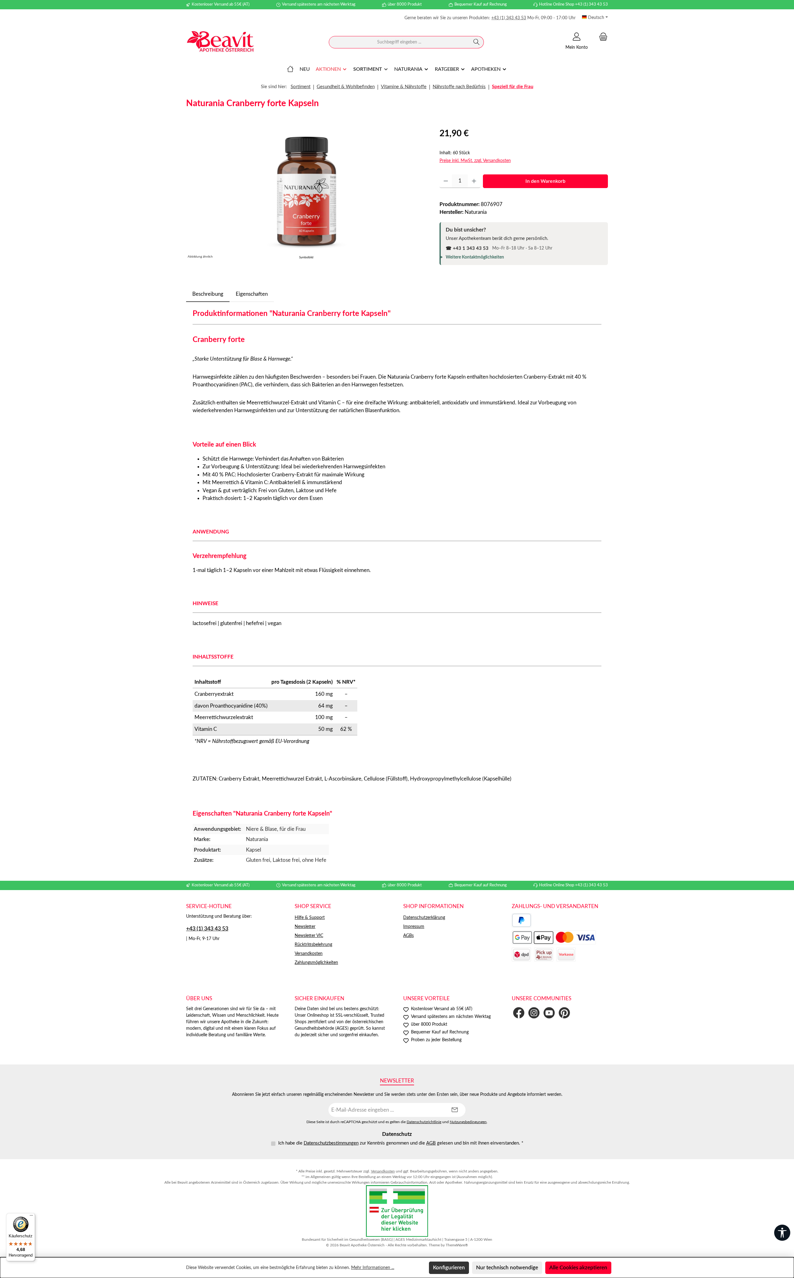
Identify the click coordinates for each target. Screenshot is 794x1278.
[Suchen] (476, 42)
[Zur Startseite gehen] (220, 42)
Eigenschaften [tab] (252, 294)
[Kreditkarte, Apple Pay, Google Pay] (554, 937)
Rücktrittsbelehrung (313, 945)
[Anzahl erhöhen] (474, 181)
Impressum (413, 927)
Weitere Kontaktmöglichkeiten (475, 257)
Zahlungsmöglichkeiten (316, 963)
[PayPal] (521, 920)
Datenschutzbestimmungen (331, 1143)
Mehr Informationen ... (372, 1268)
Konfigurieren (449, 1267)
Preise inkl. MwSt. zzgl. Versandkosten (475, 161)
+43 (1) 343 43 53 (508, 18)
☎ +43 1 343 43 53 (467, 248)
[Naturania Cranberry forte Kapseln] (306, 193)
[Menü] (31, 1217)
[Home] (290, 69)
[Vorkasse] (566, 954)
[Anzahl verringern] (445, 181)
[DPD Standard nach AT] (521, 954)
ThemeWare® (457, 1245)
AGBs (408, 936)
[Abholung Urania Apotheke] (543, 954)
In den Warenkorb (545, 181)
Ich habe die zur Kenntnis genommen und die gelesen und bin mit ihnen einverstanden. (400, 1143)
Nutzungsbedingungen (468, 1122)
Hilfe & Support (310, 918)
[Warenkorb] (601, 36)
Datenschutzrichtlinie (424, 1122)
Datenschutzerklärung (424, 918)
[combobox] (399, 42)
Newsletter (305, 927)
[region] (306, 193)
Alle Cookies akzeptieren (578, 1267)
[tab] (208, 294)
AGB (431, 1143)
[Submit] (455, 1110)
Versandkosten (309, 954)
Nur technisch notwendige (507, 1267)
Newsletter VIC (309, 936)
